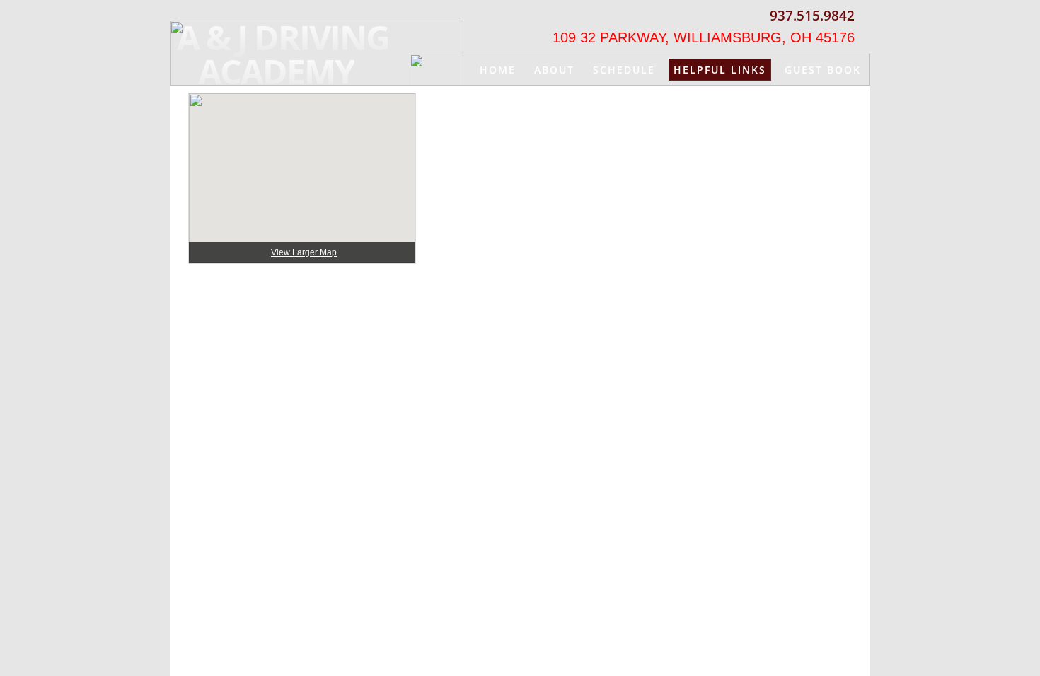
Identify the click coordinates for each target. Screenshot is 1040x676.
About (554, 69)
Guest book (823, 69)
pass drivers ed (809, 101)
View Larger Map (304, 252)
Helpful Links (720, 69)
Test (724, 101)
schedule (624, 69)
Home (498, 69)
